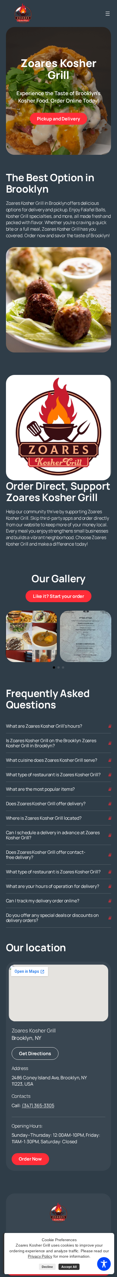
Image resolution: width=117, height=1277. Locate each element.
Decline (47, 1266)
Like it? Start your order (62, 596)
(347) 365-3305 (38, 1105)
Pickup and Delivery (62, 118)
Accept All (69, 1266)
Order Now (34, 1158)
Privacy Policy (40, 1256)
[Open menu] (107, 13)
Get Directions (35, 1053)
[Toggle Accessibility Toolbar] (104, 1264)
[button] (54, 667)
